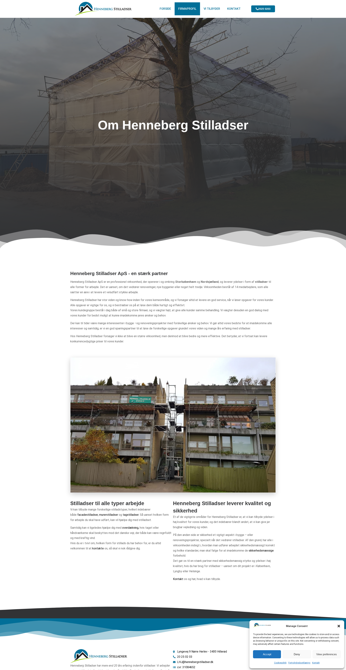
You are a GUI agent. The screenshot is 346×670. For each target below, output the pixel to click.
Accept (267, 654)
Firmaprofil (187, 8)
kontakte (98, 548)
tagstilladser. (131, 514)
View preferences (326, 654)
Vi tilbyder (212, 8)
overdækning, (130, 527)
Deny (297, 654)
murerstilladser (108, 514)
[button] (339, 626)
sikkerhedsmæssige (261, 550)
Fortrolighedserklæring (299, 663)
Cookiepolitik (280, 663)
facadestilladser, (87, 514)
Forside (165, 8)
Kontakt (316, 663)
